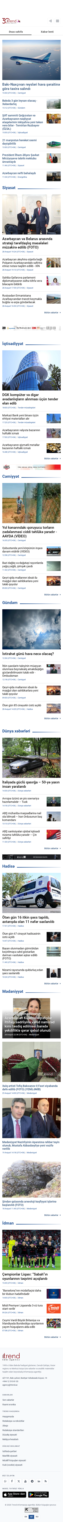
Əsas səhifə (16, 31)
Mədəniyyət (12, 991)
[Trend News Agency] (11, 1357)
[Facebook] (12, 1481)
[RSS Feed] (45, 1481)
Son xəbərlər (8, 1400)
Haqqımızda (8, 1416)
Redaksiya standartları (13, 1430)
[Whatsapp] (5, 1481)
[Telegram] (32, 1481)
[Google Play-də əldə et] (38, 1495)
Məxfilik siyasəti (9, 1456)
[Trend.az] (11, 21)
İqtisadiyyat (12, 343)
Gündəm (10, 602)
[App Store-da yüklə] (14, 1495)
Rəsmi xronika (9, 1404)
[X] (18, 1481)
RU (37, 1517)
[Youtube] (25, 1481)
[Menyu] (57, 21)
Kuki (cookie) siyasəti (12, 1465)
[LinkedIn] (39, 1481)
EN (26, 1517)
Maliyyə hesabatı (10, 1439)
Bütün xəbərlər (51, 312)
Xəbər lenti (47, 31)
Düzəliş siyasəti (9, 1434)
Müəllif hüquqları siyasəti (14, 1460)
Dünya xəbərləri (16, 731)
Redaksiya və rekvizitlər (13, 1421)
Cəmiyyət (10, 476)
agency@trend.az (9, 1385)
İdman (8, 1223)
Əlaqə (5, 1425)
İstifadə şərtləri (9, 1451)
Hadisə (8, 866)
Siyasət (8, 187)
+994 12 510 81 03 (10, 1381)
